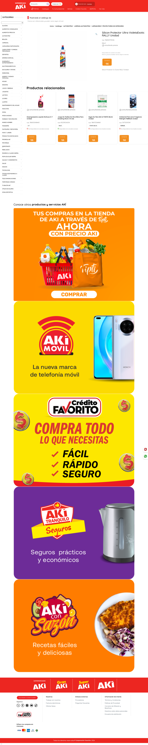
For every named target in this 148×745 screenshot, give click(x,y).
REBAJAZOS (5, 149)
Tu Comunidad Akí (58, 9)
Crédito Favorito (81, 9)
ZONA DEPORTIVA (7, 192)
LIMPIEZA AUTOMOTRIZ (82, 26)
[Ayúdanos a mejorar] (145, 449)
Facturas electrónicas (53, 703)
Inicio (52, 26)
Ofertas (36, 9)
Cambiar (89, 4)
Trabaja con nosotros (53, 700)
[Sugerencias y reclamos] (145, 456)
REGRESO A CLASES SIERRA (10, 153)
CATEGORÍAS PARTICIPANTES (10, 46)
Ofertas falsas (50, 706)
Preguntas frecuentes (82, 703)
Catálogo (58, 26)
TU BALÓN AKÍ (6, 185)
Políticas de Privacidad (112, 703)
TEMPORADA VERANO (8, 182)
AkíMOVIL (93, 9)
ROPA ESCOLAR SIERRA (9, 156)
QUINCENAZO (6, 146)
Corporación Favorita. (83, 740)
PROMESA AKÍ (6, 139)
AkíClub (69, 9)
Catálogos (45, 9)
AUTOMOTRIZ (68, 26)
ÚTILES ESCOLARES (7, 189)
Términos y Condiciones (113, 700)
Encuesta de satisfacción (113, 714)
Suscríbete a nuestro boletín (27, 697)
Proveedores (79, 700)
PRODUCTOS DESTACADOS (10, 136)
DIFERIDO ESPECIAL (7, 58)
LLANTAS (4, 102)
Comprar (107, 60)
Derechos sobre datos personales (116, 711)
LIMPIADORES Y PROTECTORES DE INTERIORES (108, 26)
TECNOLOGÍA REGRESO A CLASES (9, 174)
